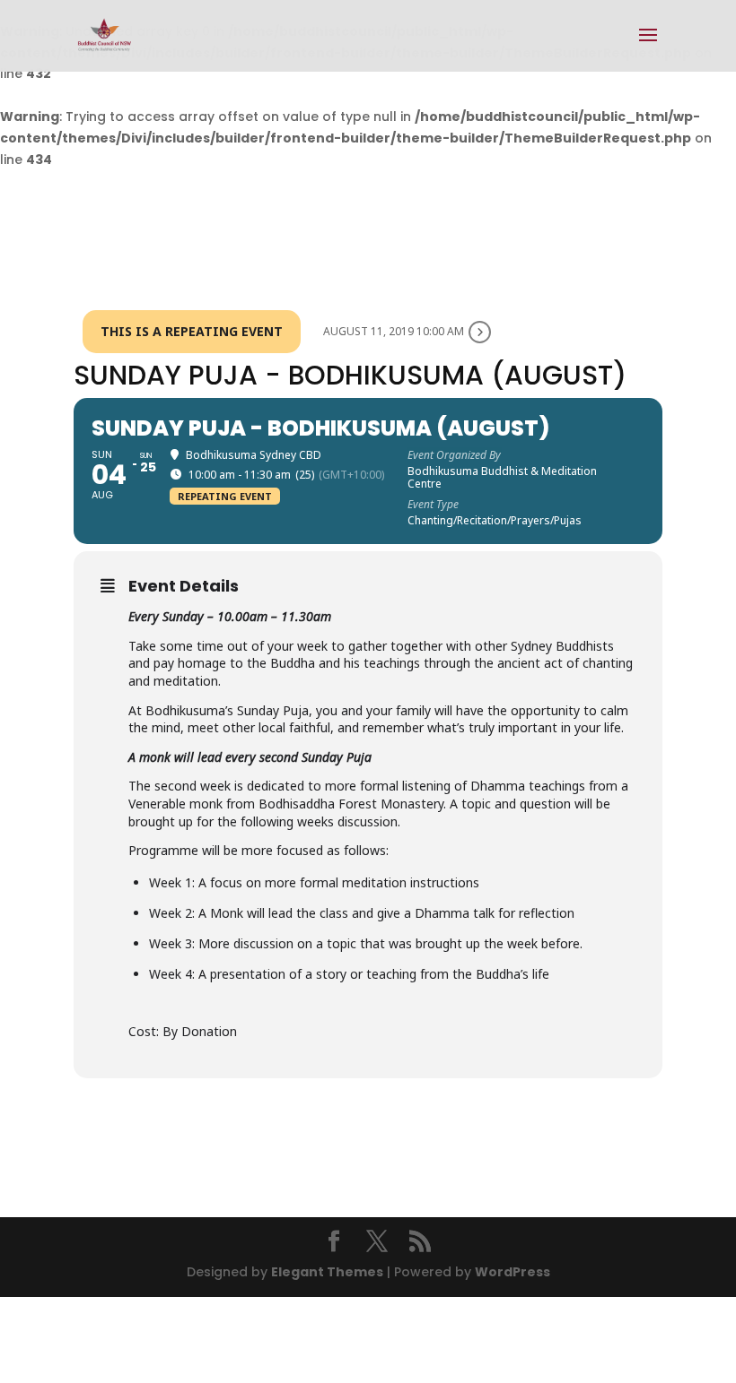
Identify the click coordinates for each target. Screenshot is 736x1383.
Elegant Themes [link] (327, 1272)
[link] (104, 35)
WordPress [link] (512, 1272)
